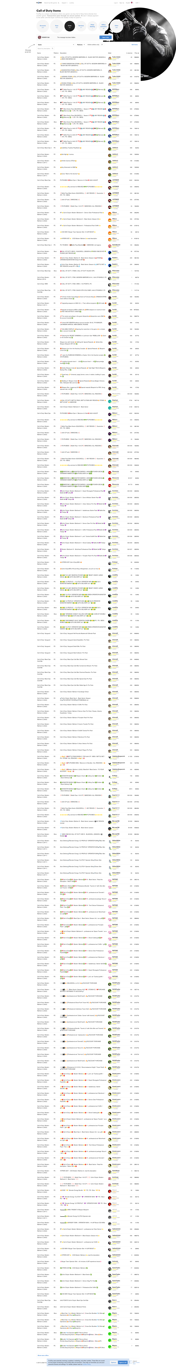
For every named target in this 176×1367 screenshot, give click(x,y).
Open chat (105, 37)
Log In (116, 3)
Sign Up (122, 3)
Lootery (71, 3)
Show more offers (43, 1355)
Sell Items (135, 44)
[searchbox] (50, 2)
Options (113, 1362)
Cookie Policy (86, 1364)
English (128, 3)
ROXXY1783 (46, 37)
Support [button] (64, 3)
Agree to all (122, 1362)
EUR (137, 3)
